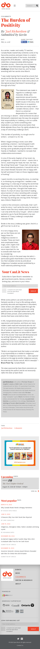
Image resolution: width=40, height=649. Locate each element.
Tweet (31, 42)
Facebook (22, 639)
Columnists (18, 428)
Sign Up (33, 291)
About (18, 584)
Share (24, 42)
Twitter (18, 639)
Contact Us (20, 645)
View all (34, 491)
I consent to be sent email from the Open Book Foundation (14, 291)
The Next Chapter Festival (13, 483)
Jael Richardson (15, 31)
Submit (37, 5)
